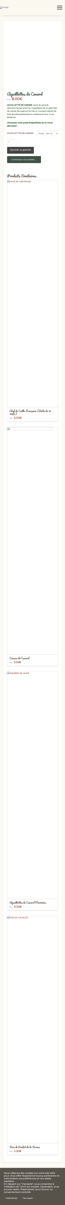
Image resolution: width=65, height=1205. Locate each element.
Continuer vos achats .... (24, 159)
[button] (59, 7)
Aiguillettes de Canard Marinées (28, 902)
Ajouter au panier (20, 149)
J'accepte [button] (28, 1198)
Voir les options (32, 649)
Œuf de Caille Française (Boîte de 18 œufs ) (30, 412)
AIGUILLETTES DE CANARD (20, 133)
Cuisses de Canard (19, 658)
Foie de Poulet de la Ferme (25, 1147)
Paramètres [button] (12, 1198)
